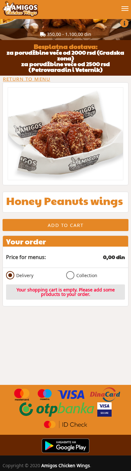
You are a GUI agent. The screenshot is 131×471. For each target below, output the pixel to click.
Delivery (24, 275)
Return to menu (26, 79)
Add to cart (66, 225)
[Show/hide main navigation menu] (65, 6)
